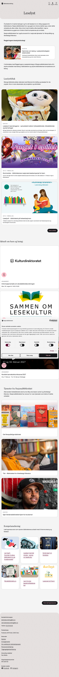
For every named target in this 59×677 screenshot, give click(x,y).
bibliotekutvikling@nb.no (8, 620)
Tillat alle (48, 355)
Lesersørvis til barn (49, 581)
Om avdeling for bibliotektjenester (11, 644)
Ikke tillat (10, 355)
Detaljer (52, 350)
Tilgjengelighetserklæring (8, 649)
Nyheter (3, 639)
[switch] (22, 345)
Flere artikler (52, 230)
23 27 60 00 (9, 625)
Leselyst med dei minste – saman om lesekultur (28, 555)
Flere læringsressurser (49, 603)
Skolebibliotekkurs (10, 581)
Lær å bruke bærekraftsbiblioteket (29, 583)
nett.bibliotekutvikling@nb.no (9, 623)
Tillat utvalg (29, 355)
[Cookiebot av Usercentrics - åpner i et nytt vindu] (50, 321)
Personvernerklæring (7, 647)
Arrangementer (5, 641)
